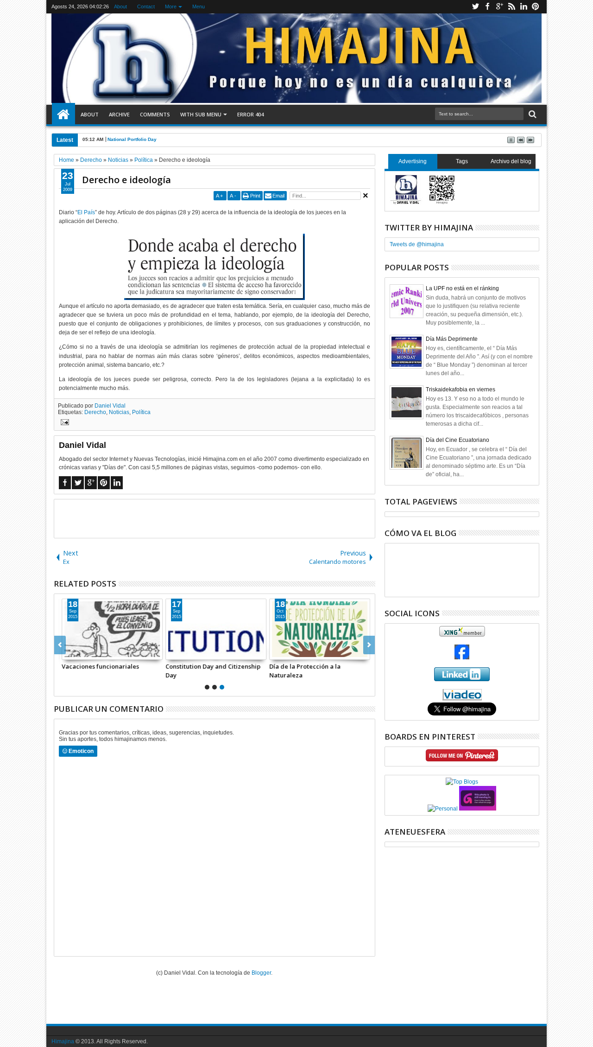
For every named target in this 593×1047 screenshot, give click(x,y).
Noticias (119, 412)
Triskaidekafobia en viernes (460, 389)
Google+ (499, 6)
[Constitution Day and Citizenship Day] (214, 629)
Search (532, 114)
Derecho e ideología (126, 179)
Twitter (475, 6)
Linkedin (523, 6)
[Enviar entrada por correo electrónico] (63, 423)
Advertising (412, 161)
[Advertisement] (214, 518)
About (120, 6)
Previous (369, 645)
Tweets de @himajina (417, 244)
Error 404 (250, 114)
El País (86, 212)
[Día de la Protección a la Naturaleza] (318, 629)
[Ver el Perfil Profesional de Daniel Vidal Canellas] (462, 698)
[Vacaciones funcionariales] (110, 629)
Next (60, 645)
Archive (119, 114)
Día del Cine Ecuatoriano (457, 440)
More (171, 6)
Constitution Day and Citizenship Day (211, 670)
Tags (462, 161)
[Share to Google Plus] (88, 652)
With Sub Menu (200, 114)
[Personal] (443, 808)
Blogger (261, 973)
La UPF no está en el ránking (462, 288)
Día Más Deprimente (452, 339)
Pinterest (536, 6)
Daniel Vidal (110, 405)
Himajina (62, 1041)
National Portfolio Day (132, 139)
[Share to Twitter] (77, 652)
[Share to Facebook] (67, 652)
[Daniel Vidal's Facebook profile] (461, 657)
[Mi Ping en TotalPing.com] (477, 808)
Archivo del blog (511, 161)
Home (63, 114)
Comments (155, 114)
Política (141, 412)
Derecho (95, 412)
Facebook (487, 6)
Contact (146, 6)
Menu (198, 6)
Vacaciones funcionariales (99, 666)
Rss (511, 6)
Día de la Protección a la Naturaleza (303, 670)
